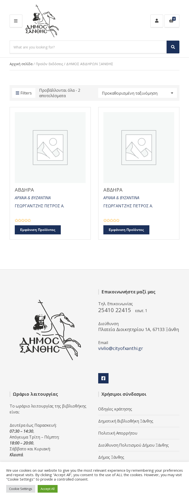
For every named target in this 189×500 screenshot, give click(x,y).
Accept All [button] (48, 488)
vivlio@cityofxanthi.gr (120, 348)
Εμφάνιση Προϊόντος (37, 229)
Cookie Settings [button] (20, 488)
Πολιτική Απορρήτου (117, 433)
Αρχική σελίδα (21, 63)
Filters (26, 93)
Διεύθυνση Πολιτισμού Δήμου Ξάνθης (133, 445)
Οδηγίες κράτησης (115, 409)
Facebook (103, 378)
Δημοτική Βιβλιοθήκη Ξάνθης (125, 421)
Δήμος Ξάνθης (111, 457)
